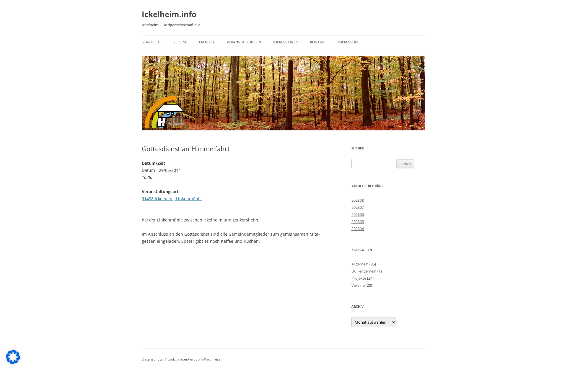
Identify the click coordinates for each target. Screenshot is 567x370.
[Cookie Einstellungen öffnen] (13, 362)
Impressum (348, 42)
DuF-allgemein (364, 271)
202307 (357, 207)
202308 (357, 200)
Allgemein (360, 264)
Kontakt (318, 42)
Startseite (152, 42)
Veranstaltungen (244, 42)
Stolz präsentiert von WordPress (194, 359)
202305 (357, 221)
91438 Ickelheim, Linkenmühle (172, 198)
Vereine (180, 42)
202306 (357, 214)
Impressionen (285, 42)
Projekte (207, 42)
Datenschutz (152, 359)
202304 (357, 228)
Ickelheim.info (169, 14)
